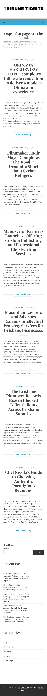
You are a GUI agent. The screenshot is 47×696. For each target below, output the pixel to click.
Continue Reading (23, 135)
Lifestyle (6, 656)
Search (6, 549)
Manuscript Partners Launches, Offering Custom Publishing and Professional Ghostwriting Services (23, 242)
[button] (2, 22)
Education (7, 652)
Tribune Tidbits (22, 687)
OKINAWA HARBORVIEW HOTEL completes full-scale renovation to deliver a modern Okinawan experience (23, 78)
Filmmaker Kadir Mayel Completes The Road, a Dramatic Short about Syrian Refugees (23, 164)
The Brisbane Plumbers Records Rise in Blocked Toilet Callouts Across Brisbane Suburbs (23, 402)
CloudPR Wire (17, 60)
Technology (8, 661)
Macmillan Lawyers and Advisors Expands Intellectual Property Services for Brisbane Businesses (23, 321)
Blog (5, 643)
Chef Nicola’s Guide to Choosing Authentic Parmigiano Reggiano (23, 481)
